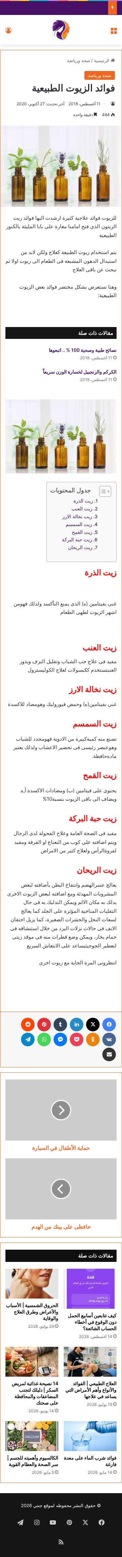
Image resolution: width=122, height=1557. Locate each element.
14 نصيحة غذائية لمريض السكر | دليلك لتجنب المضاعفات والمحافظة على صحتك (35, 1393)
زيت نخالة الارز (77, 516)
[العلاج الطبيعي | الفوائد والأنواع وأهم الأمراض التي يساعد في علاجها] (90, 1362)
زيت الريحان (80, 547)
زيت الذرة (83, 501)
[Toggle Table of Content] (101, 491)
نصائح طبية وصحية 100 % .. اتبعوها (83, 350)
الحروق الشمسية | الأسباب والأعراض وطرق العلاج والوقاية (32, 1311)
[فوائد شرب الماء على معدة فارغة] (90, 1436)
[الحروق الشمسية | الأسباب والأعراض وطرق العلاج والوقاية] (31, 1284)
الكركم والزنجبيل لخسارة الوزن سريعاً (80, 372)
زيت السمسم (79, 524)
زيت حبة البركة (77, 539)
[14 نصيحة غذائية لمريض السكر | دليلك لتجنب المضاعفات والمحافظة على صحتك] (31, 1362)
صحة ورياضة (78, 60)
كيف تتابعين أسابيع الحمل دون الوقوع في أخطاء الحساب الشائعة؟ (92, 1321)
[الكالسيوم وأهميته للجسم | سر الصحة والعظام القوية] (31, 1436)
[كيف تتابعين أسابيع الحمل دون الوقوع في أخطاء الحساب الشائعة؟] (90, 1289)
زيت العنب (82, 508)
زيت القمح (82, 532)
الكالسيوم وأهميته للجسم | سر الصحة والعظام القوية (32, 1461)
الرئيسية (102, 60)
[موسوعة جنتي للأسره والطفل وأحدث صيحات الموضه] (61, 30)
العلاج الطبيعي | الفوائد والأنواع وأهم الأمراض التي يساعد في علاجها (91, 1389)
